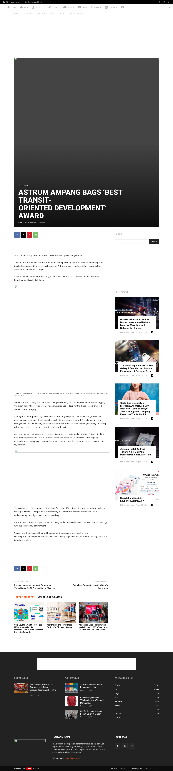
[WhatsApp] (35, 235)
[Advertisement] (86, 37)
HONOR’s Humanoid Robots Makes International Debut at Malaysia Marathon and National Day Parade (135, 323)
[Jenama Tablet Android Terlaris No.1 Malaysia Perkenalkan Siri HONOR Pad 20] (137, 442)
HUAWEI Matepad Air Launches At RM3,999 (132, 499)
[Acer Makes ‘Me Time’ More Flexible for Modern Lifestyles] (61, 612)
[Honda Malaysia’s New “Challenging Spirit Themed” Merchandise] (71, 701)
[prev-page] (16, 637)
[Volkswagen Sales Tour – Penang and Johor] (71, 688)
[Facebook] (159, 2)
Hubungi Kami (137, 768)
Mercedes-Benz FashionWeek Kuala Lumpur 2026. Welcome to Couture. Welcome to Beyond (93, 627)
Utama (16, 14)
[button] (170, 7)
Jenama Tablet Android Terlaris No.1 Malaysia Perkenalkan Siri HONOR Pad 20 (135, 453)
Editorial (114, 768)
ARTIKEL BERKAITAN (25, 597)
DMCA (156, 768)
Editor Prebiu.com (29, 223)
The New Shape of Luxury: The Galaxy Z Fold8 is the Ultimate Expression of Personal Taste (136, 368)
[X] (168, 2)
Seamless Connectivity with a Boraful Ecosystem (90, 586)
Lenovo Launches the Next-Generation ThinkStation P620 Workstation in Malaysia (34, 586)
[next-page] (20, 637)
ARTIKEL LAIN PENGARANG (50, 597)
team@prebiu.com (73, 758)
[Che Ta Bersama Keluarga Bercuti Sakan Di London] (71, 714)
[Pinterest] (29, 235)
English (26, 186)
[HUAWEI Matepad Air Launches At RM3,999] (137, 486)
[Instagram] (164, 2)
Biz (23, 14)
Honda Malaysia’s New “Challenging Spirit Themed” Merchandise (92, 700)
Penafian (148, 768)
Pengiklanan (124, 768)
